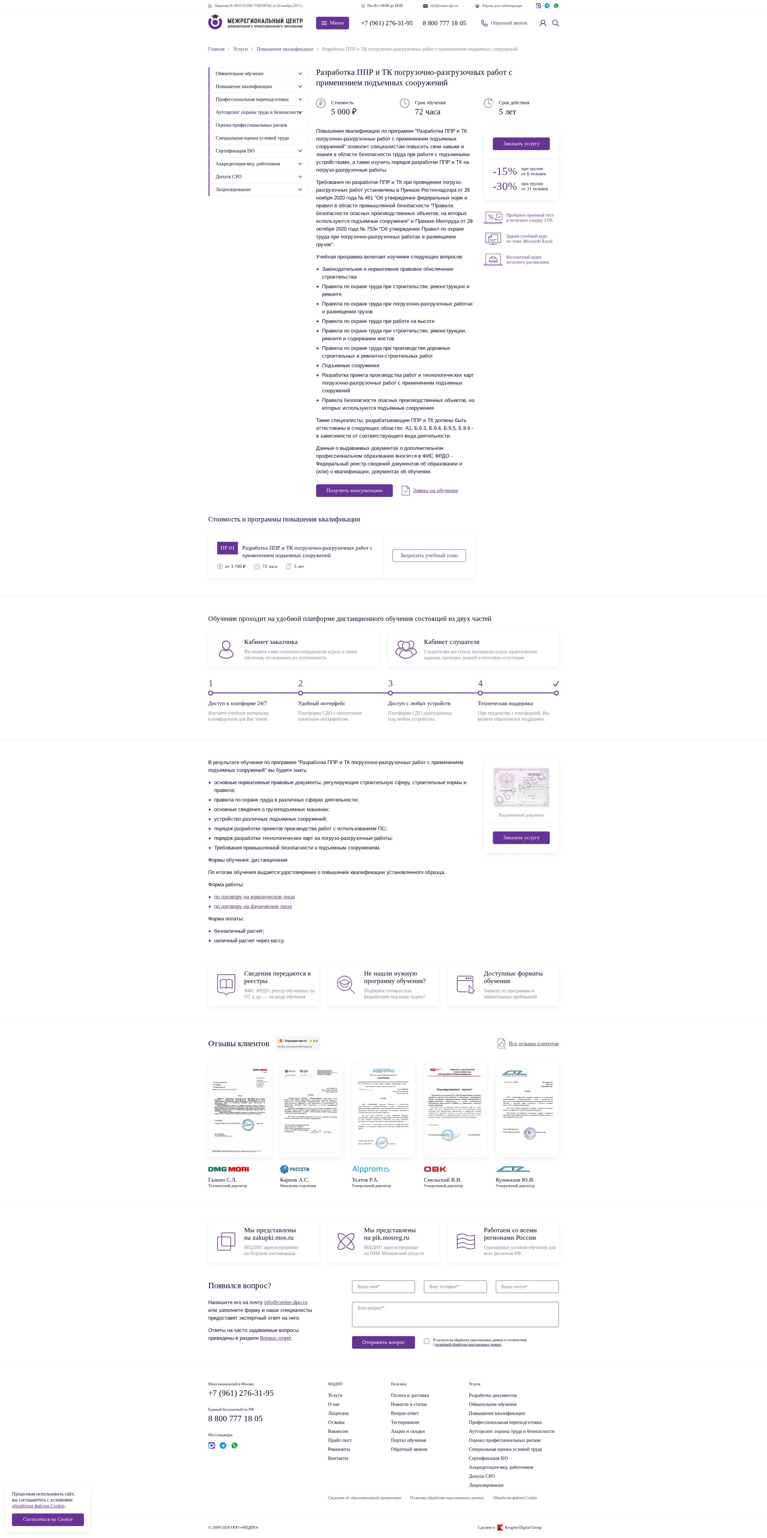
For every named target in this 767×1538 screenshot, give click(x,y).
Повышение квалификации (244, 86)
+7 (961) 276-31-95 (386, 23)
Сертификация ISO (235, 150)
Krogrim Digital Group (523, 1527)
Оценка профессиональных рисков (251, 125)
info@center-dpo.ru (444, 6)
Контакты (338, 1458)
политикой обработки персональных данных (468, 1344)
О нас (334, 1404)
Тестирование (405, 1422)
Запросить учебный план (429, 555)
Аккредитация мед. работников (248, 163)
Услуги (335, 1395)
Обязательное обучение (240, 73)
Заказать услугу (521, 143)
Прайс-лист (340, 1440)
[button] (332, 23)
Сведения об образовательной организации (364, 1498)
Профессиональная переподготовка (252, 99)
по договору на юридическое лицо (254, 896)
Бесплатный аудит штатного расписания (527, 259)
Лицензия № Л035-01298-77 (258, 6)
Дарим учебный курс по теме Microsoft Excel (529, 239)
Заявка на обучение (435, 490)
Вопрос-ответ (275, 1338)
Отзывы (336, 1422)
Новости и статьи (409, 1404)
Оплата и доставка (410, 1395)
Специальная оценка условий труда (252, 137)
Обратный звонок (509, 22)
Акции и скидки (408, 1431)
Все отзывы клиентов (534, 1043)
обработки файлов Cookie (38, 1505)
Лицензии (338, 1413)
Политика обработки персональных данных (447, 1498)
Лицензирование (233, 189)
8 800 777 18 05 (444, 23)
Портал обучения (408, 1440)
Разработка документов (493, 1395)
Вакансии (338, 1431)
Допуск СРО (229, 176)
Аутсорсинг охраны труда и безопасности (258, 112)
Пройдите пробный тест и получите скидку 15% (530, 218)
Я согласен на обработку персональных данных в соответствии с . (480, 1342)
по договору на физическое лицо (253, 906)
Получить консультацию (354, 490)
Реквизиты (339, 1449)
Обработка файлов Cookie (515, 1498)
